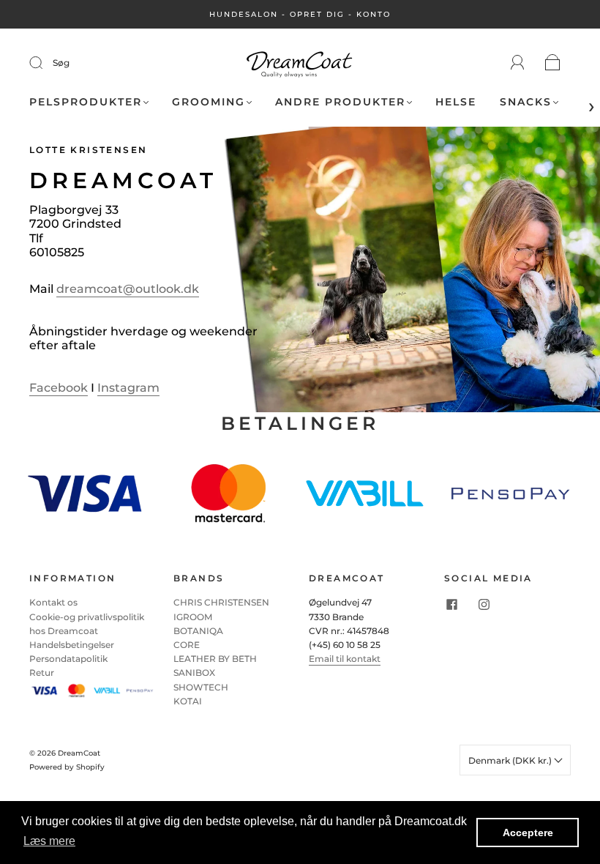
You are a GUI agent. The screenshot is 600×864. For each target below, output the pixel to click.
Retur (41, 672)
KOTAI (187, 701)
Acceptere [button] (528, 832)
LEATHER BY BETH (215, 658)
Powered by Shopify (67, 767)
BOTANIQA (198, 630)
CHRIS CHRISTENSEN (221, 602)
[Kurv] (553, 63)
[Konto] (517, 62)
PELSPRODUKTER (85, 102)
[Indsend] (45, 63)
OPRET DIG (317, 14)
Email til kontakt (344, 658)
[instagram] (484, 604)
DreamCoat (79, 753)
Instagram (128, 388)
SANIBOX (194, 672)
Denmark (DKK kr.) (511, 760)
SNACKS (526, 102)
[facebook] (451, 604)
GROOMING (208, 102)
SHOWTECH (200, 687)
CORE (186, 644)
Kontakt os (53, 602)
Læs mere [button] (49, 841)
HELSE (455, 102)
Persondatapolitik (68, 658)
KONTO (373, 14)
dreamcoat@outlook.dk (127, 289)
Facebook (58, 388)
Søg (61, 62)
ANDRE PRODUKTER (340, 102)
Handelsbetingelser (71, 644)
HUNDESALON (243, 14)
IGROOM (192, 616)
